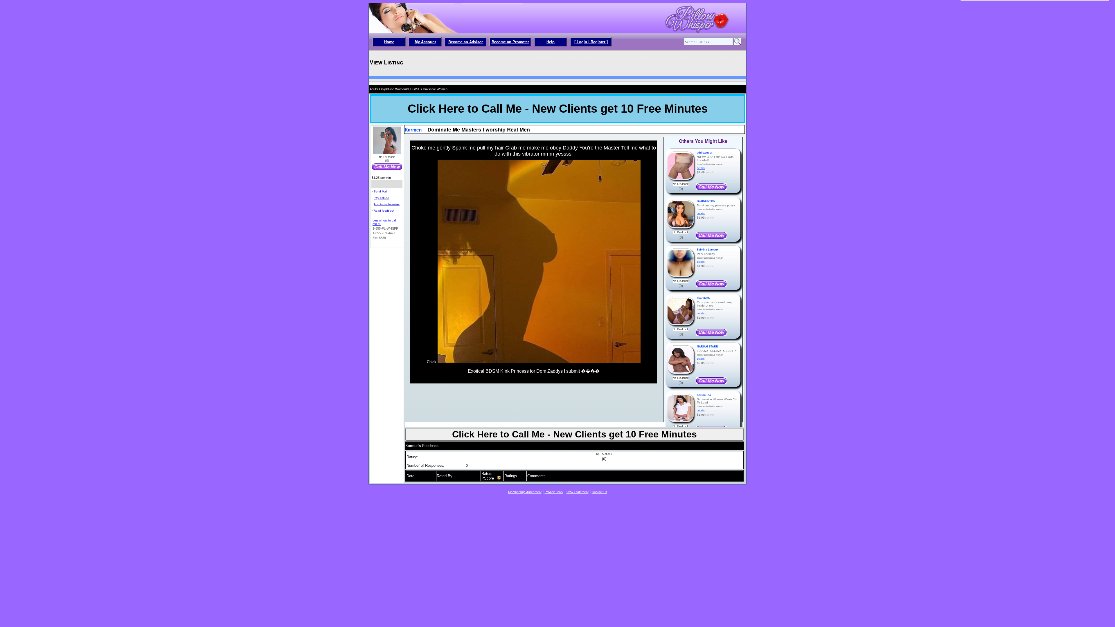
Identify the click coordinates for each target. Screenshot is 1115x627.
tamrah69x (703, 298)
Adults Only (378, 89)
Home (389, 41)
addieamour (705, 152)
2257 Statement (578, 492)
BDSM (412, 89)
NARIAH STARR (707, 346)
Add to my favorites (387, 204)
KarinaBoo (704, 395)
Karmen (413, 130)
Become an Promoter (510, 41)
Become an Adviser (465, 41)
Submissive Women (433, 89)
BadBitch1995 (706, 201)
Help (550, 41)
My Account (425, 41)
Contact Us (599, 492)
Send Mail (380, 191)
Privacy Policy (554, 492)
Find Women (397, 89)
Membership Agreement (525, 492)
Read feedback (384, 210)
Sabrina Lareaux (707, 249)
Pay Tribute (381, 197)
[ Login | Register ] (591, 41)
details (701, 168)
